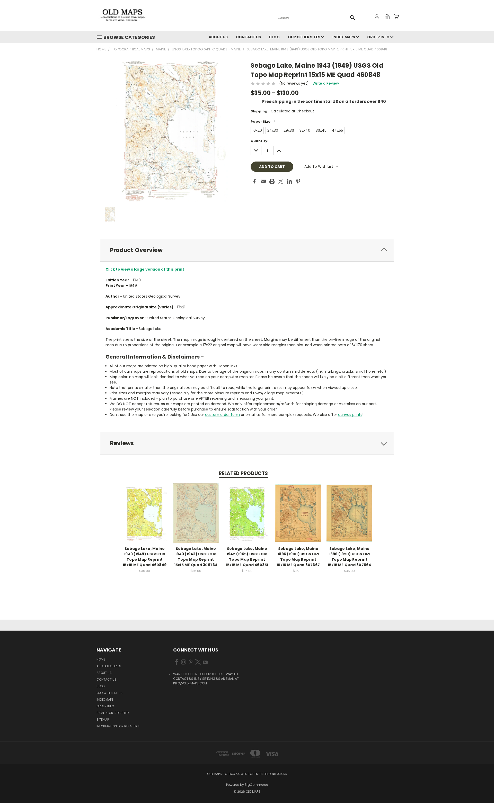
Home (100, 659)
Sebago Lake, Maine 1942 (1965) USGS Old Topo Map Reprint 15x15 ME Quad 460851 (247, 556)
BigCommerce (256, 784)
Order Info (378, 37)
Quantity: (259, 140)
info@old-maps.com (190, 683)
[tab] (247, 250)
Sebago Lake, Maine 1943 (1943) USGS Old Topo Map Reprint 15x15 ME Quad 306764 (196, 556)
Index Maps (344, 37)
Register (121, 713)
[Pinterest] (298, 181)
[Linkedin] (289, 181)
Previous (480, 787)
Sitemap (102, 719)
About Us (218, 37)
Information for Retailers (117, 726)
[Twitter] (280, 181)
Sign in (102, 713)
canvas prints (350, 414)
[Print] (272, 181)
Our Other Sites (304, 37)
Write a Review (326, 83)
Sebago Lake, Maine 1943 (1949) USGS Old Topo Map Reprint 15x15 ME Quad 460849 (144, 556)
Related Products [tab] (243, 473)
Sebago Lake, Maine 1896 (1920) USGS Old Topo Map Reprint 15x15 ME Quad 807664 (349, 556)
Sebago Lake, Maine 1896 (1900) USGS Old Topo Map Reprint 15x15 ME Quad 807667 (298, 556)
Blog (274, 37)
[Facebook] (254, 181)
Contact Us (248, 37)
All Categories (108, 666)
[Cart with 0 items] (396, 16)
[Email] (263, 181)
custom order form (222, 414)
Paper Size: (263, 121)
